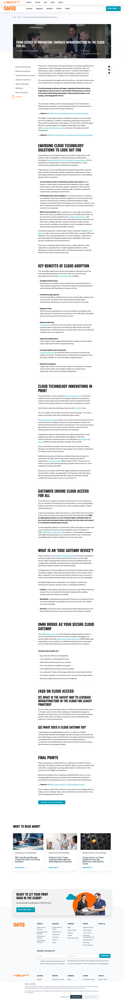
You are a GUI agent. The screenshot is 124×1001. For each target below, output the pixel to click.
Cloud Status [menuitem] (87, 930)
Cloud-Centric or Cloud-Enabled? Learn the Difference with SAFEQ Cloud (93, 860)
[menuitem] (40, 17)
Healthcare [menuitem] (56, 934)
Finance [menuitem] (55, 940)
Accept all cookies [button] (76, 997)
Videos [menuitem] (70, 935)
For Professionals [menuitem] (89, 979)
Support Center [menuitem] (88, 927)
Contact (67, 8)
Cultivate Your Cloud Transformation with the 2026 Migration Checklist (60, 859)
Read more (19, 867)
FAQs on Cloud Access (21, 92)
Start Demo (112, 8)
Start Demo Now (24, 909)
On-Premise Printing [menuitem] (41, 937)
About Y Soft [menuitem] (102, 979)
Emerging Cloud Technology (23, 67)
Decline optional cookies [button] (91, 997)
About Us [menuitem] (101, 976)
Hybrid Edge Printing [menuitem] (41, 941)
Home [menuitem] (14, 17)
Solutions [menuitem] (40, 976)
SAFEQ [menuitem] (39, 979)
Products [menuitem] (40, 924)
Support (58, 8)
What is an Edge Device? (22, 84)
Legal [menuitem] (54, 942)
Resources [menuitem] (71, 924)
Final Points (18, 96)
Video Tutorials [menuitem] (88, 945)
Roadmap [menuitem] (86, 942)
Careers (52, 2)
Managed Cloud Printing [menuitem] (42, 932)
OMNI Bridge (19, 88)
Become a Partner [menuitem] (58, 979)
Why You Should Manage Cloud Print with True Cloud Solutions (27, 859)
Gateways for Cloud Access (23, 79)
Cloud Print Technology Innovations (25, 75)
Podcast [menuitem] (70, 933)
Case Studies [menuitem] (72, 930)
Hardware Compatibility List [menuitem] (89, 936)
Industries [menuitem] (55, 924)
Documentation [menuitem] (88, 940)
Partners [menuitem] (55, 976)
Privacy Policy (81, 988)
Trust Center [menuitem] (87, 933)
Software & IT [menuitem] (56, 932)
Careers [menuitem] (85, 976)
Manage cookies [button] (65, 997)
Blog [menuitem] (19, 17)
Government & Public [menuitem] (57, 928)
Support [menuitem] (85, 924)
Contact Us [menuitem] (101, 924)
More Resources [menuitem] (73, 938)
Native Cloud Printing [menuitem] (41, 928)
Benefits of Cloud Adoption (23, 71)
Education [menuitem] (55, 937)
